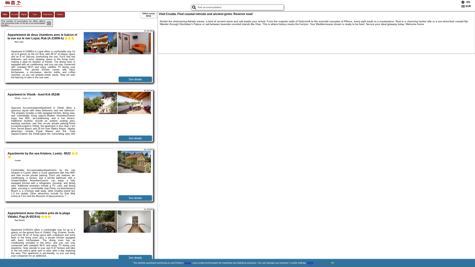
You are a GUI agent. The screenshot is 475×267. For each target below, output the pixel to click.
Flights (24, 14)
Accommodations (15, 14)
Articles (60, 14)
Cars (35, 14)
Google (187, 263)
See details (135, 79)
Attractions (47, 14)
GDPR (310, 263)
